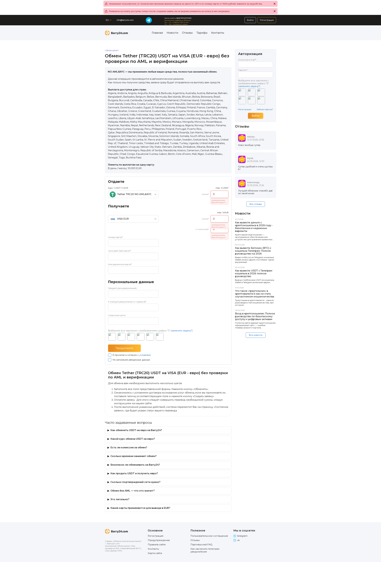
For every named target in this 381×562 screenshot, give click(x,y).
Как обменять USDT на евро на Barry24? (136, 430)
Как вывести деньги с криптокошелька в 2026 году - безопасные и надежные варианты (254, 226)
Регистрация (244, 109)
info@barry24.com (125, 20)
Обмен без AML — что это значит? (132, 490)
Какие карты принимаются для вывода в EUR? (140, 508)
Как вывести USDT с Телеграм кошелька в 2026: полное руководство (253, 273)
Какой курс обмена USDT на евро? (132, 438)
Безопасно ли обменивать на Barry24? (135, 464)
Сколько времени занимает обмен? (133, 456)
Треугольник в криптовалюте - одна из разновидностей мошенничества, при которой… (254, 302)
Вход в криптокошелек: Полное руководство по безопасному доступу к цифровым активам (255, 316)
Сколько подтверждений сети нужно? (135, 482)
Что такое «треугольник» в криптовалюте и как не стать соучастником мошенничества (254, 293)
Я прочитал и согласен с (132, 355)
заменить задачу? (181, 330)
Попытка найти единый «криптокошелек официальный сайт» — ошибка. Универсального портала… (255, 325)
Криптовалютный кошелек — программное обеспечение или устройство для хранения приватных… (254, 237)
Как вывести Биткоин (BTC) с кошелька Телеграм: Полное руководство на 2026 (253, 251)
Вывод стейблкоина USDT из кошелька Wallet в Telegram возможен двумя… (254, 281)
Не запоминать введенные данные (131, 359)
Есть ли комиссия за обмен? (128, 447)
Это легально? (119, 499)
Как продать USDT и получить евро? (134, 473)
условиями (145, 355)
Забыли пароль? (265, 109)
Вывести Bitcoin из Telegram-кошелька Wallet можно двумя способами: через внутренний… (254, 259)
